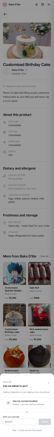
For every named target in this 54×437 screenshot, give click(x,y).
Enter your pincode (11, 417)
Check (45, 421)
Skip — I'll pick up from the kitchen (27, 430)
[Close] (49, 383)
